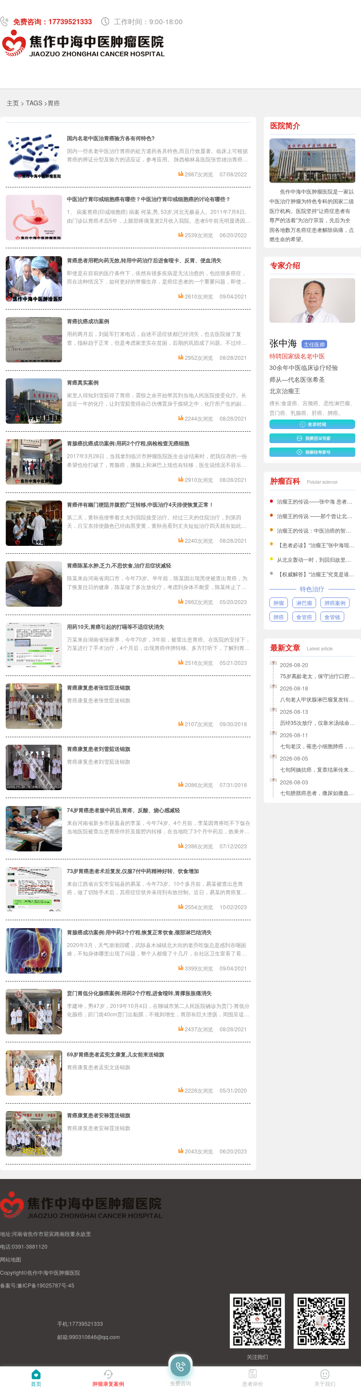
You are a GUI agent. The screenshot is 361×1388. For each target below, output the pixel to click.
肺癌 (278, 616)
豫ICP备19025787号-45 (45, 1285)
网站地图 (10, 1259)
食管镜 (332, 616)
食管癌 (304, 616)
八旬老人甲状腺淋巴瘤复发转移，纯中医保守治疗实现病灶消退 (317, 699)
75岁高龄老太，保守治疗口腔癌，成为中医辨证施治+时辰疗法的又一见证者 (317, 675)
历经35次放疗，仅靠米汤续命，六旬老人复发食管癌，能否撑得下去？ (317, 722)
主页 (13, 102)
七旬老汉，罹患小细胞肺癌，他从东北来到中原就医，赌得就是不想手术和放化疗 (317, 746)
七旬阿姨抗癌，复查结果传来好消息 (317, 769)
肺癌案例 (335, 602)
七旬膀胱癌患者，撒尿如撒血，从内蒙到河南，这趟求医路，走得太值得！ (317, 792)
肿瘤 (278, 602)
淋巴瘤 (304, 602)
